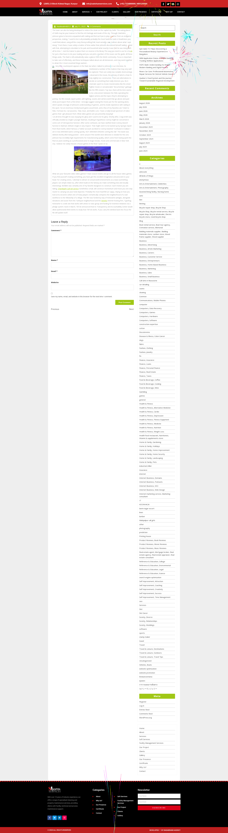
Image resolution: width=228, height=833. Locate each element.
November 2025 (146, 131)
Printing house (145, 536)
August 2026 (144, 103)
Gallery (126, 12)
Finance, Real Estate (147, 372)
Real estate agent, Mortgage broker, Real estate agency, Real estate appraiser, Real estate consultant (156, 555)
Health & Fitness (146, 404)
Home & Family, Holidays (149, 446)
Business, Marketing (147, 268)
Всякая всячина (145, 676)
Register (142, 701)
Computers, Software (148, 320)
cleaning (142, 292)
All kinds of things (146, 176)
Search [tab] (157, 35)
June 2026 (143, 111)
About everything (146, 168)
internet (142, 474)
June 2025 (143, 151)
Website (55, 282)
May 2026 (143, 115)
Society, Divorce (145, 617)
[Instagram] (178, 4)
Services (86, 12)
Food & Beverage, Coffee (149, 380)
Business (143, 241)
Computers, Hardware (148, 316)
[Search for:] (157, 28)
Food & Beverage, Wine (149, 388)
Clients (115, 12)
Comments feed (145, 713)
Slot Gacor (143, 613)
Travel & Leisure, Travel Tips (151, 657)
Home (65, 12)
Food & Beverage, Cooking (150, 384)
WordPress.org (145, 717)
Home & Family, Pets (148, 462)
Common (143, 296)
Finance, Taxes (145, 376)
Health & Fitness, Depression (151, 415)
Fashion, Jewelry (145, 352)
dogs (141, 340)
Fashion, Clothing (146, 348)
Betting (142, 203)
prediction (143, 532)
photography (144, 528)
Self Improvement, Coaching (150, 585)
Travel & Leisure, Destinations (151, 649)
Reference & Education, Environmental (155, 565)
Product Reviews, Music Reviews (152, 548)
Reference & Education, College (152, 561)
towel (141, 641)
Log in (141, 706)
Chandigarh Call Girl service (68, 189)
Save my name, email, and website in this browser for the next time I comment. (81, 296)
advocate (143, 172)
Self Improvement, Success (150, 593)
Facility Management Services (151, 743)
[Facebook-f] (163, 4)
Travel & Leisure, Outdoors (150, 653)
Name (54, 260)
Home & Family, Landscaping (151, 458)
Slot (140, 609)
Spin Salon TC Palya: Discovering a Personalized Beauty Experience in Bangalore (153, 51)
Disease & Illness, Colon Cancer (152, 336)
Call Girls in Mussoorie (148, 280)
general (142, 400)
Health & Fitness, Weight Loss (151, 431)
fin (140, 356)
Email (54, 271)
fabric (141, 344)
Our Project (101, 12)
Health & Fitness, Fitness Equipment (154, 419)
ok (131, 51)
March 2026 (144, 119)
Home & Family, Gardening (150, 442)
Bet (140, 199)
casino (141, 288)
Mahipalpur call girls (147, 520)
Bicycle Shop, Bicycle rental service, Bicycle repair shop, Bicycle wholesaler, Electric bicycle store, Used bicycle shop (156, 214)
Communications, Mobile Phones (152, 300)
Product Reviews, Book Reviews (152, 540)
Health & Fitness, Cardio (149, 411)
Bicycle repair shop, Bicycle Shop (152, 207)
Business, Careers (146, 252)
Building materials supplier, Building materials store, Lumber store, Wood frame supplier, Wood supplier (154, 234)
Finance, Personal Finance (149, 368)
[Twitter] (168, 4)
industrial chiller (145, 466)
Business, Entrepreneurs (149, 260)
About (75, 12)
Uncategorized (145, 661)
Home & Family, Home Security (152, 454)
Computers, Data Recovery (150, 308)
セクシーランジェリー (148, 688)
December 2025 (146, 127)
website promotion (147, 673)
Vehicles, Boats (145, 665)
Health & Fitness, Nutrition (150, 427)
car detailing (144, 284)
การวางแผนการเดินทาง (148, 684)
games (142, 396)
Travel (142, 645)
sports (142, 633)
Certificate (156, 12)
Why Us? (169, 12)
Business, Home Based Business (152, 264)
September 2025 (146, 139)
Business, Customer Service (150, 257)
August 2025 (144, 143)
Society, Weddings (146, 625)
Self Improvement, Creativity (151, 589)
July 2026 (143, 107)
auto (141, 195)
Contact (181, 12)
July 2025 (143, 147)
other (141, 524)
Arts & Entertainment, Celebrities (152, 184)
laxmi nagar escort (146, 508)
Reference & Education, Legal (151, 569)
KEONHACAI (144, 504)
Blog (141, 221)
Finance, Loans (145, 364)
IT (140, 500)
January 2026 (144, 123)
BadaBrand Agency (172, 830)
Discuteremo (144, 332)
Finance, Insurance (146, 360)
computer (143, 304)
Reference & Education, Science (152, 573)
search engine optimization (150, 577)
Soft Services (144, 739)
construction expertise (148, 324)
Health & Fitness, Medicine (150, 423)
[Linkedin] (173, 4)
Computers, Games (147, 312)
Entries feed (144, 709)
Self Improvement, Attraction (151, 581)
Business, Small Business (149, 276)
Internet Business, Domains (150, 478)
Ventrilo (104, 201)
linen (141, 512)
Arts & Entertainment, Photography (153, 187)
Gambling (143, 392)
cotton (142, 328)
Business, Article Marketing (150, 249)
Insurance (143, 470)
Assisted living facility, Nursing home (154, 192)
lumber (142, 516)
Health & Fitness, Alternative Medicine (155, 408)
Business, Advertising (148, 245)
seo (140, 601)
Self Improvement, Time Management (154, 597)
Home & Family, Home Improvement (154, 450)
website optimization (148, 669)
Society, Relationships (148, 621)
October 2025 (145, 135)
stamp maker (144, 637)
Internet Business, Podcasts (151, 482)
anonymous (144, 180)
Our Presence (141, 12)
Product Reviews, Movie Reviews (153, 544)
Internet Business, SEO (148, 486)
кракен (142, 680)
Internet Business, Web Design (152, 490)
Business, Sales (145, 272)
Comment (56, 230)
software (143, 629)
